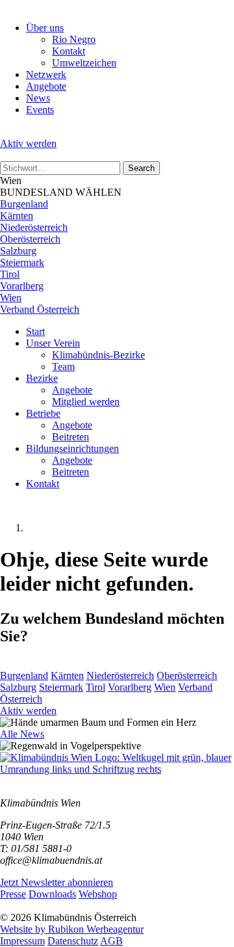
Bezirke (42, 378)
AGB (111, 940)
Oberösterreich (30, 239)
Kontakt (68, 51)
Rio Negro (74, 39)
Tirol (10, 274)
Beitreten (70, 436)
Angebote (46, 86)
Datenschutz (72, 940)
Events (40, 109)
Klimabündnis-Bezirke (98, 354)
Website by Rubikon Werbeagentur (72, 929)
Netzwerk (46, 74)
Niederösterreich (34, 227)
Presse (13, 894)
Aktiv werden (28, 143)
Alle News (22, 734)
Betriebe (43, 413)
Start (35, 331)
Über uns (45, 27)
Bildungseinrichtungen (72, 448)
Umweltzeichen (84, 62)
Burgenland (24, 203)
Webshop (98, 894)
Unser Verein (53, 343)
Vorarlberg (22, 285)
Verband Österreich (39, 309)
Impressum (22, 940)
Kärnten (16, 215)
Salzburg (18, 250)
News (38, 97)
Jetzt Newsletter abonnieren (56, 882)
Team (63, 366)
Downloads (52, 894)
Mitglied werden (86, 401)
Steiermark (22, 262)
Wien (10, 297)
